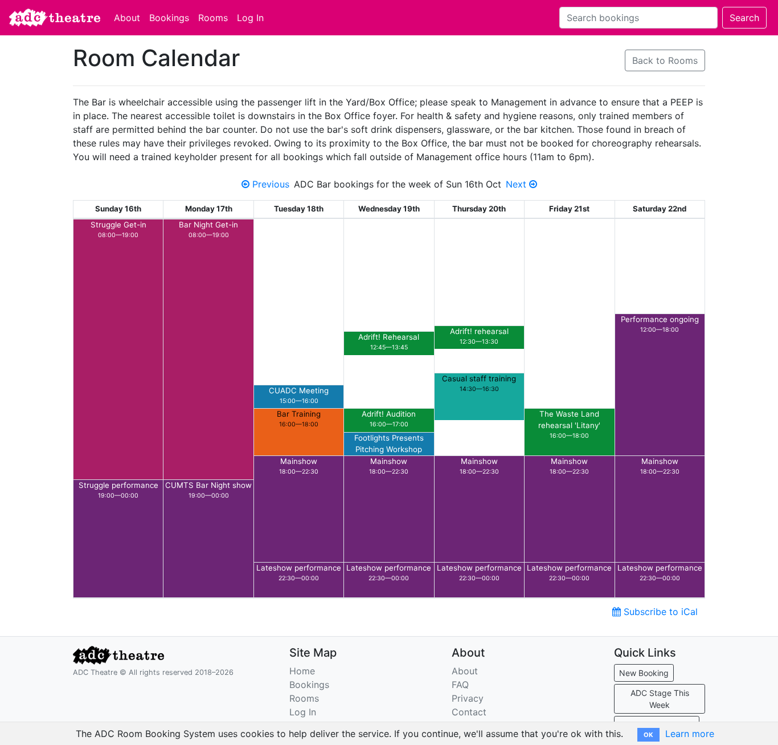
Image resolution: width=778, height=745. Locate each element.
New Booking (644, 673)
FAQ (460, 684)
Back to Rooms (665, 60)
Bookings (169, 17)
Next (517, 184)
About (127, 17)
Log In (250, 17)
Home (302, 671)
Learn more (689, 733)
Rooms (213, 17)
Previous (269, 184)
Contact (469, 712)
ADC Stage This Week (659, 699)
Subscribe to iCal (659, 611)
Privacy (468, 698)
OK (648, 735)
